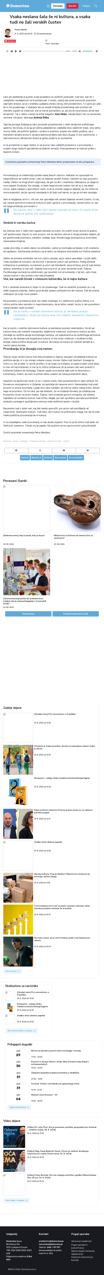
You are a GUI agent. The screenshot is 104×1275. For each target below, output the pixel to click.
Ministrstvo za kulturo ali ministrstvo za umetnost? (73, 536)
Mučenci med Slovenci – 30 (44, 1095)
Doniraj (48, 457)
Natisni (25, 457)
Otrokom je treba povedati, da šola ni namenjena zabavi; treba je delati (64, 747)
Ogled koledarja (18, 1107)
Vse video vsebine (15, 1200)
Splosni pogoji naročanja (83, 1251)
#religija (24, 441)
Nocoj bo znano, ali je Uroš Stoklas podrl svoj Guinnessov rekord (62, 939)
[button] (96, 6)
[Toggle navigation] (48, 6)
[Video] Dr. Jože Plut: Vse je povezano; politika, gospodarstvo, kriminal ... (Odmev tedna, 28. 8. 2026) (62, 1128)
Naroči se (37, 457)
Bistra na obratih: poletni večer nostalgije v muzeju (56, 1050)
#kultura (7, 441)
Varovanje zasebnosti (81, 1241)
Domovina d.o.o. (14, 1241)
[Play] (16, 51)
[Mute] (80, 51)
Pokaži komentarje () (75, 614)
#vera (16, 441)
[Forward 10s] (20, 51)
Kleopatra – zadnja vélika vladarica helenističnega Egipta (62, 778)
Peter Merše (21, 29)
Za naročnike (76, 457)
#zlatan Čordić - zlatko (58, 441)
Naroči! (72, 6)
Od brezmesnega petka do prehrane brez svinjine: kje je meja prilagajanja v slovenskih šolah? (24, 601)
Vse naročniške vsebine (20, 1030)
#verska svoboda (38, 441)
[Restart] (7, 51)
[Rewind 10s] (12, 51)
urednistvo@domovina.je (51, 1241)
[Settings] (97, 51)
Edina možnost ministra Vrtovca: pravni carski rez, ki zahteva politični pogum (63, 811)
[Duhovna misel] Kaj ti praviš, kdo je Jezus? (24, 535)
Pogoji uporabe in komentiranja (79, 1246)
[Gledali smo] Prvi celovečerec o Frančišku (55, 714)
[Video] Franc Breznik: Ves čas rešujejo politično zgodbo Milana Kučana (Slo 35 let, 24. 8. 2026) (61, 1176)
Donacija (57, 6)
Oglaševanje (77, 1254)
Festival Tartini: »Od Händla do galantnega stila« (55, 1083)
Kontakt (75, 1260)
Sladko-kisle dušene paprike (48, 842)
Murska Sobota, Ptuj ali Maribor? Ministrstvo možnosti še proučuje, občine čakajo (62, 875)
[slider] (43, 51)
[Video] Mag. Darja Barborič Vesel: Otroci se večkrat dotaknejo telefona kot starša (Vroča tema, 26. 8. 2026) (58, 1152)
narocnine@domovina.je (51, 1244)
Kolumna (11, 41)
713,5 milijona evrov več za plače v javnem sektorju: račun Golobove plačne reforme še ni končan (62, 907)
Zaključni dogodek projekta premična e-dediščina (55, 1073)
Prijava (86, 6)
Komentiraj (28, 614)
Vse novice (60, 457)
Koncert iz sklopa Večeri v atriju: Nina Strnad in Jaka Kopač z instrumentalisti (60, 1063)
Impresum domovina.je (82, 1257)
